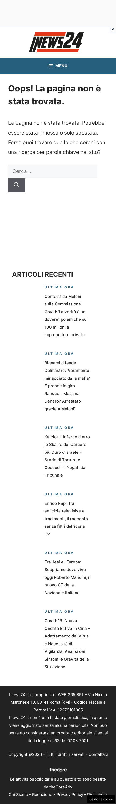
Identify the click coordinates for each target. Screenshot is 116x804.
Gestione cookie (101, 799)
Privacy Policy (69, 794)
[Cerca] (16, 185)
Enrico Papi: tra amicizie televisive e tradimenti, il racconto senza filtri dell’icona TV (66, 519)
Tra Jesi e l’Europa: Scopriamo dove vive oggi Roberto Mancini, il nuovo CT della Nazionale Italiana (67, 577)
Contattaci (98, 754)
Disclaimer (97, 794)
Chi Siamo (18, 794)
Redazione (42, 794)
